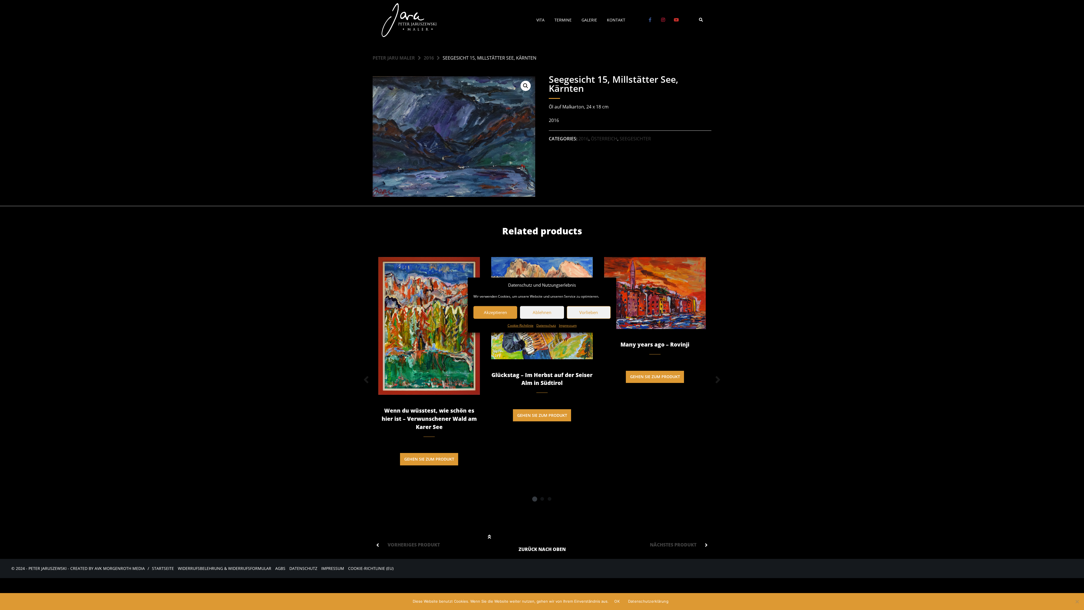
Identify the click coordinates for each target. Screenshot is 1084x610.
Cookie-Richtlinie (521, 325)
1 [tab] (534, 498)
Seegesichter (635, 139)
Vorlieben (588, 312)
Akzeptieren (495, 312)
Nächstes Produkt (673, 545)
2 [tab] (542, 498)
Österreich (604, 139)
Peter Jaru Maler (394, 58)
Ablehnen (542, 312)
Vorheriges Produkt (414, 545)
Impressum (568, 325)
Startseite (163, 568)
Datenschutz (546, 325)
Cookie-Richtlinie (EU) (371, 568)
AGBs (280, 568)
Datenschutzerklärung (648, 601)
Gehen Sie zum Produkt (429, 459)
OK (617, 601)
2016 (429, 58)
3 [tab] (549, 498)
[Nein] (1077, 601)
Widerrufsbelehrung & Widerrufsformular (224, 568)
